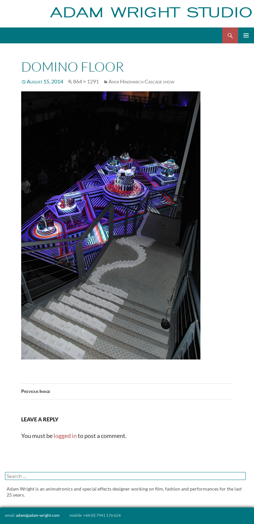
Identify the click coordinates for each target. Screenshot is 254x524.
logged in (65, 435)
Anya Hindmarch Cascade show (141, 81)
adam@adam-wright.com (38, 515)
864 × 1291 (86, 81)
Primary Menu (246, 35)
